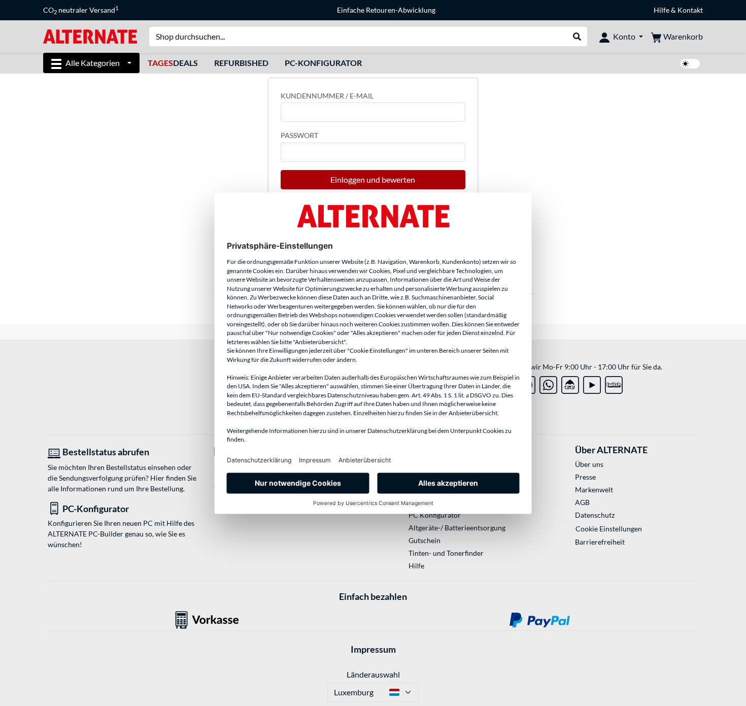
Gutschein (424, 540)
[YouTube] (592, 383)
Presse (585, 477)
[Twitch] (614, 383)
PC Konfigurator (435, 515)
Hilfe (661, 10)
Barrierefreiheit (600, 541)
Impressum (373, 649)
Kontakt (690, 10)
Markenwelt (594, 489)
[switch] (690, 64)
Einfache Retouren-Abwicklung (386, 10)
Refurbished (241, 63)
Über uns (589, 464)
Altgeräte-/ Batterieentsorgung (457, 527)
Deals (173, 63)
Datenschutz (595, 515)
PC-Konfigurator (323, 63)
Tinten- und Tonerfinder (446, 553)
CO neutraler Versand (80, 10)
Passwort (299, 135)
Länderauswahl (373, 674)
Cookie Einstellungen (608, 528)
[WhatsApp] (548, 383)
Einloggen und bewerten (372, 179)
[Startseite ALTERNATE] (90, 35)
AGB (582, 502)
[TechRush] (570, 383)
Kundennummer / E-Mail (327, 95)
